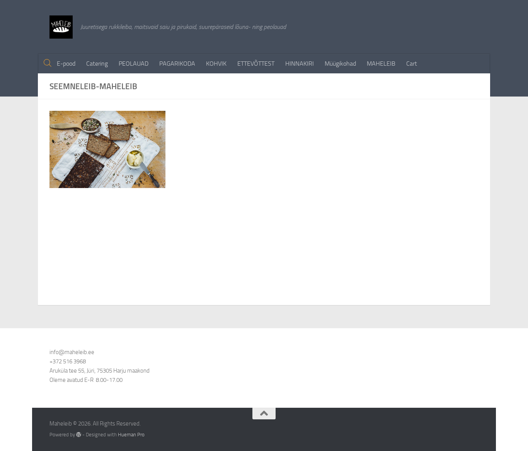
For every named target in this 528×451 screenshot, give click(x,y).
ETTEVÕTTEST (255, 63)
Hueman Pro (131, 434)
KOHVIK (216, 63)
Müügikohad (340, 63)
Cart (411, 63)
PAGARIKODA (177, 63)
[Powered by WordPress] (78, 434)
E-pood (66, 63)
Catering (97, 63)
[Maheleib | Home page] (61, 27)
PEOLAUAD (133, 63)
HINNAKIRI (299, 63)
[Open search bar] (47, 63)
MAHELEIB (381, 63)
